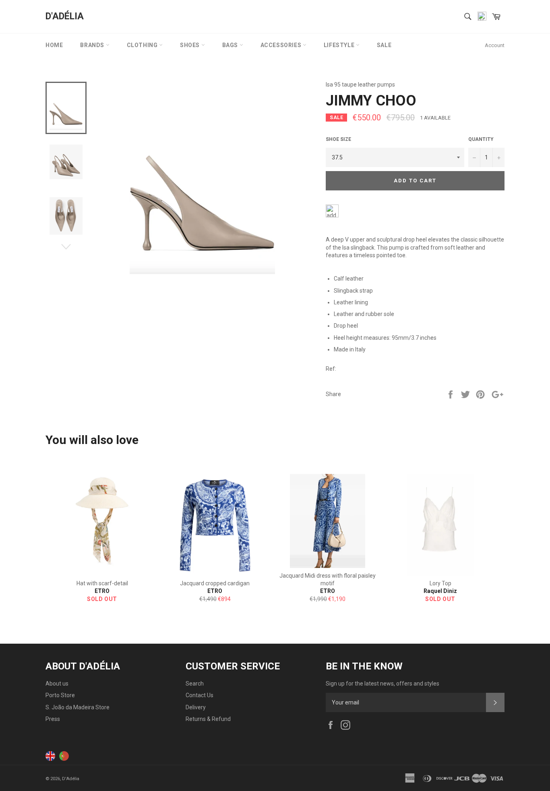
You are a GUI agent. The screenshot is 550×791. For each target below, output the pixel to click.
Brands (92, 45)
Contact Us (199, 695)
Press (52, 719)
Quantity (481, 139)
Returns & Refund (208, 719)
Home (54, 45)
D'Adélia (64, 16)
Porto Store (60, 695)
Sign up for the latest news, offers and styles (382, 683)
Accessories (282, 45)
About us (56, 683)
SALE (384, 45)
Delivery (196, 707)
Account (495, 45)
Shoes (190, 45)
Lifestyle (340, 45)
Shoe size (338, 139)
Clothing (143, 45)
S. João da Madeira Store (77, 707)
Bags (231, 45)
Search (195, 683)
